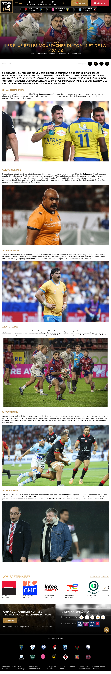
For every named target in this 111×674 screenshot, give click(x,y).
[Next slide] (107, 9)
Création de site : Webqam (99, 668)
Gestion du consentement (85, 668)
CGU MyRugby (22, 667)
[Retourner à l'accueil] (6, 7)
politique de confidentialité (41, 626)
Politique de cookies (51, 667)
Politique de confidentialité (34, 667)
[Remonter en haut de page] (106, 630)
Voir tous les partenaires (99, 577)
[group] (33, 9)
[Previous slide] (100, 9)
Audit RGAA (62, 667)
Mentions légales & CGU (9, 667)
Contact (72, 666)
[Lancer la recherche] (64, 3)
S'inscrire (10, 620)
